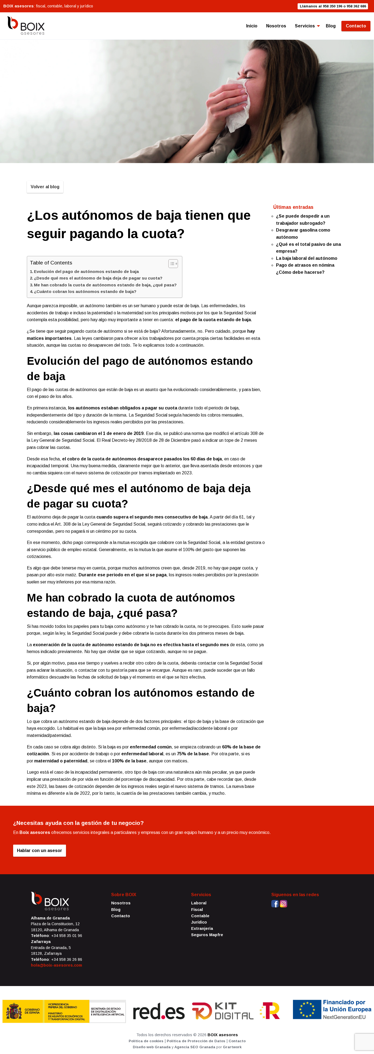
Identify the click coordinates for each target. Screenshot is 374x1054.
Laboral (198, 903)
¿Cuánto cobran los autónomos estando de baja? (85, 291)
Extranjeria (202, 928)
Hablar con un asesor (39, 850)
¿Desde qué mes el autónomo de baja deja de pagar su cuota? (98, 278)
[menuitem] (252, 26)
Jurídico (199, 922)
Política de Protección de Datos (196, 1041)
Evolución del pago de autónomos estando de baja (86, 271)
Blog (331, 26)
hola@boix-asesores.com (56, 965)
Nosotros (276, 26)
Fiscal (197, 909)
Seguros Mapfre (207, 935)
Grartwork (232, 1047)
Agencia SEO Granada (194, 1047)
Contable (200, 916)
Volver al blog (45, 186)
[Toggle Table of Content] (170, 263)
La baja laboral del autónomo (306, 258)
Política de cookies (146, 1041)
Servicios (305, 26)
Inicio (251, 26)
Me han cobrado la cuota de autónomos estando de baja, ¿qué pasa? (105, 285)
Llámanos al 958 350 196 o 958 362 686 (333, 6)
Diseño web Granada (152, 1047)
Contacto (356, 26)
